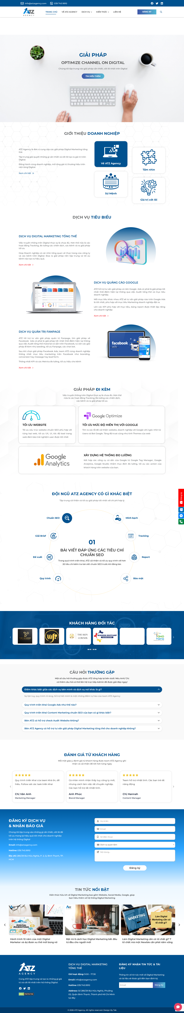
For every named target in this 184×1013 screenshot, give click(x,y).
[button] (10, 637)
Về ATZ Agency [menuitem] (69, 12)
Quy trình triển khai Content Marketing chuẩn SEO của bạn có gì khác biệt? (67, 713)
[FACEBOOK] (152, 3)
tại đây (71, 998)
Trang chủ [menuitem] (51, 12)
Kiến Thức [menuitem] (101, 12)
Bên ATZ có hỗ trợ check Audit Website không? (51, 720)
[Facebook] (20, 988)
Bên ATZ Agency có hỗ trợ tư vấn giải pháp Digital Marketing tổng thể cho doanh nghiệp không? (80, 728)
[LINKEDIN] (161, 3)
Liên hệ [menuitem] (117, 12)
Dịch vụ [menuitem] (86, 12)
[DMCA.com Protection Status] (26, 994)
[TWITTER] (156, 3)
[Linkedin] (28, 988)
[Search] (161, 12)
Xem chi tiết (25, 173)
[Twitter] (24, 988)
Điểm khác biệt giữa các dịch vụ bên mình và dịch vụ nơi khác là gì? (63, 689)
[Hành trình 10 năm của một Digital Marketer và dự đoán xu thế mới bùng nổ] (36, 920)
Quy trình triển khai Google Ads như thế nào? (50, 705)
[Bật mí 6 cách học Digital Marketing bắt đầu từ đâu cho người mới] (92, 920)
